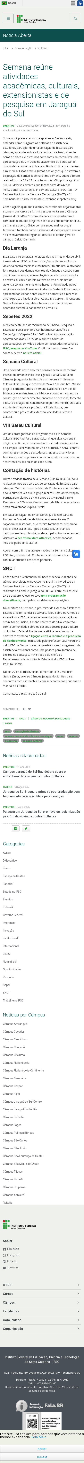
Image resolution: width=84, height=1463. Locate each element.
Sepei (6, 985)
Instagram (13, 1255)
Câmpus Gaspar (13, 1086)
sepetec (73, 736)
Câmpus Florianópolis (16, 1062)
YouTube (12, 1267)
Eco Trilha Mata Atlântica (34, 538)
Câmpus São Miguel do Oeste (21, 1163)
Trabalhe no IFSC (13, 1000)
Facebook (13, 1249)
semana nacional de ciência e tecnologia (28, 736)
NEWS (8, 723)
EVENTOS (8, 125)
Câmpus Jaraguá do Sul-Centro (22, 1101)
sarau (60, 736)
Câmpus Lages (12, 1125)
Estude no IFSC (12, 891)
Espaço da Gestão (14, 876)
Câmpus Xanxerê (13, 1194)
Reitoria (8, 1202)
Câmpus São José (14, 1148)
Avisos (7, 852)
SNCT (22, 718)
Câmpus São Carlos (15, 1140)
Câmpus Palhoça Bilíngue (18, 1132)
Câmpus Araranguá (15, 1023)
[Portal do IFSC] (31, 19)
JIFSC (6, 953)
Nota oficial (10, 961)
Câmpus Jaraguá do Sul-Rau (20, 1109)
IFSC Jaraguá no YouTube (20, 348)
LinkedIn (12, 1261)
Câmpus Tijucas (13, 1171)
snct (7, 731)
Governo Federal (13, 915)
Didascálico (10, 860)
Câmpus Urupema (14, 1187)
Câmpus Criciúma (14, 1055)
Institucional (10, 938)
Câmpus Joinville (13, 1117)
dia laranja (11, 740)
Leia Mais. (39, 1437)
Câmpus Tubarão (13, 1179)
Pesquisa (8, 977)
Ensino (7, 868)
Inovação (8, 930)
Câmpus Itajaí (11, 1093)
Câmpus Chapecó (14, 1047)
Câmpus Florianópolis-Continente (23, 1070)
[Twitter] (26, 828)
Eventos (8, 899)
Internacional (11, 946)
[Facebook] (16, 828)
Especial (8, 883)
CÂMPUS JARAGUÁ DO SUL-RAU (50, 718)
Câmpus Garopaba (14, 1078)
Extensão (8, 907)
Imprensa (9, 922)
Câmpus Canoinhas (15, 1039)
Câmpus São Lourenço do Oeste (23, 1156)
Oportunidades (12, 969)
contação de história (27, 731)
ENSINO (7, 787)
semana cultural (32, 740)
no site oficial (32, 353)
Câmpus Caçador (13, 1031)
